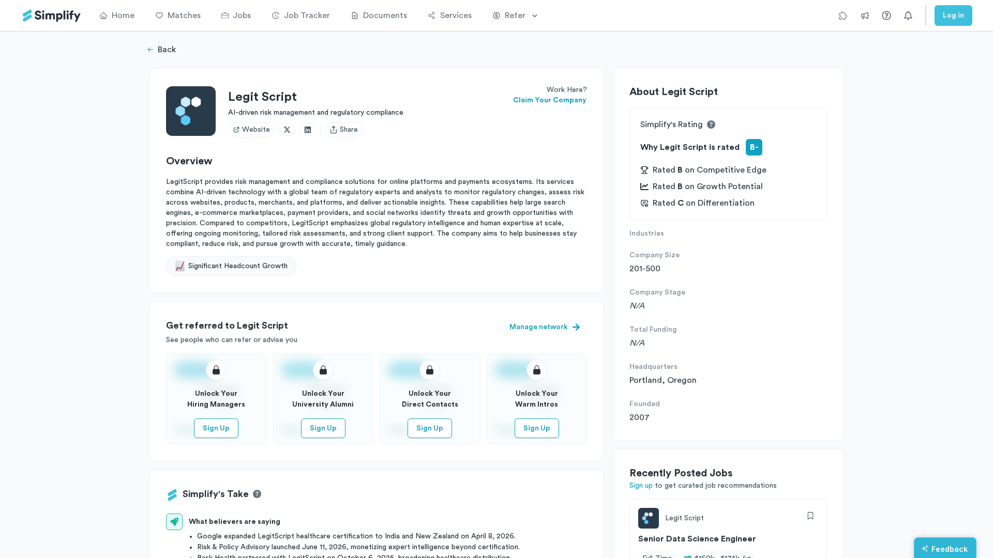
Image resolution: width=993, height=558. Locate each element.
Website (256, 129)
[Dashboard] (52, 15)
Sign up (641, 485)
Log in (953, 15)
